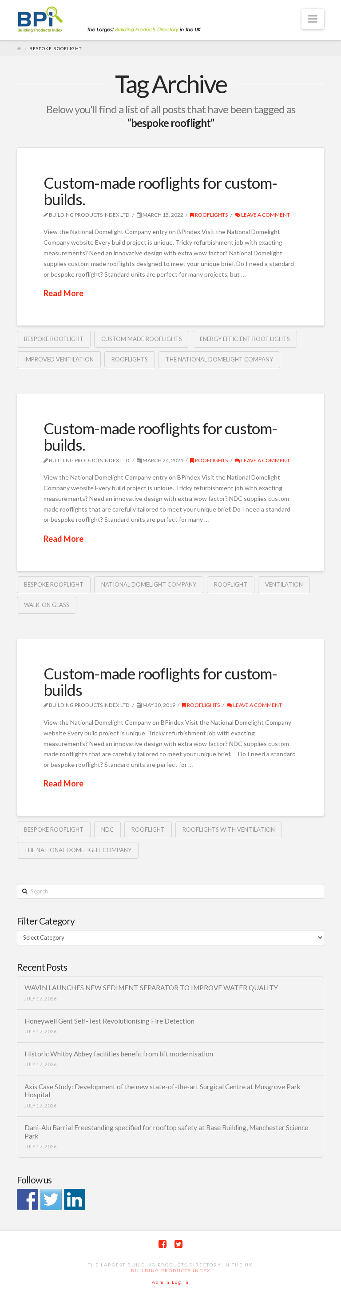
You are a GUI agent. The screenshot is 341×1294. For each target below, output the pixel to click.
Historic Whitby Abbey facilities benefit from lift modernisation (118, 1054)
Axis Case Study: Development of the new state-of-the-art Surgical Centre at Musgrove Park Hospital (162, 1091)
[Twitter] (178, 1244)
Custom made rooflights (141, 338)
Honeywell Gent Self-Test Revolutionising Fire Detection (109, 1021)
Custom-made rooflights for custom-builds (160, 681)
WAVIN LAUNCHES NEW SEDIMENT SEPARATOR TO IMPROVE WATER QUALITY (151, 988)
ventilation (284, 584)
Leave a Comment (265, 214)
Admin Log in (170, 1282)
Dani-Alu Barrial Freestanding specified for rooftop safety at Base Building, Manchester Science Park (166, 1131)
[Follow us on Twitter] (51, 1199)
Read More (63, 293)
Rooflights (211, 214)
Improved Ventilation (59, 359)
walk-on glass (46, 604)
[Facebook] (163, 1244)
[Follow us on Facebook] (27, 1199)
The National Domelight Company (219, 359)
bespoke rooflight (53, 338)
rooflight (230, 584)
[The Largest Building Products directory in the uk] (123, 20)
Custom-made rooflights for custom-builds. (160, 190)
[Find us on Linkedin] (74, 1199)
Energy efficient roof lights (245, 338)
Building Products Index (170, 1270)
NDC (107, 829)
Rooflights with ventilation (228, 829)
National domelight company (148, 584)
